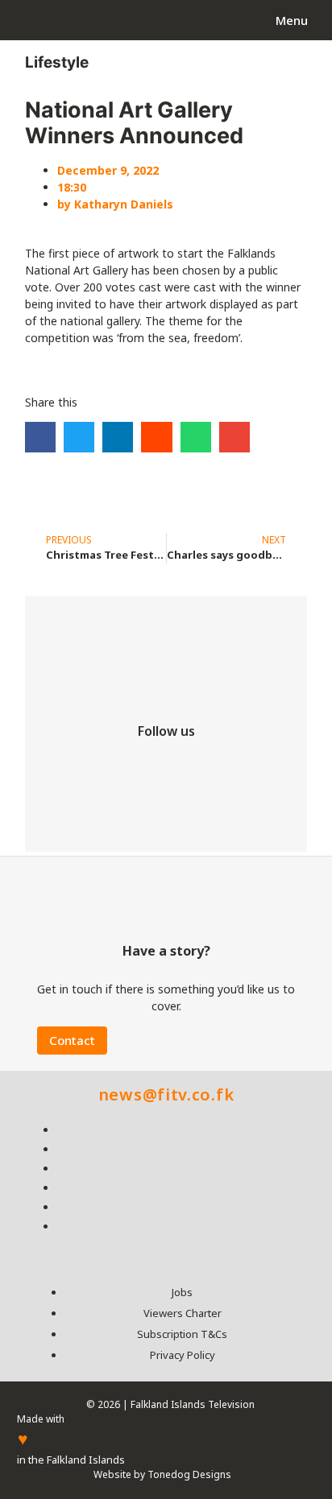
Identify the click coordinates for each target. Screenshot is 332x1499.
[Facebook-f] (69, 765)
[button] (40, 437)
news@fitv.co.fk (166, 1094)
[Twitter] (118, 765)
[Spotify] (263, 765)
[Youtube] (214, 765)
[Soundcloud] (166, 815)
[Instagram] (166, 765)
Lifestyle (57, 62)
